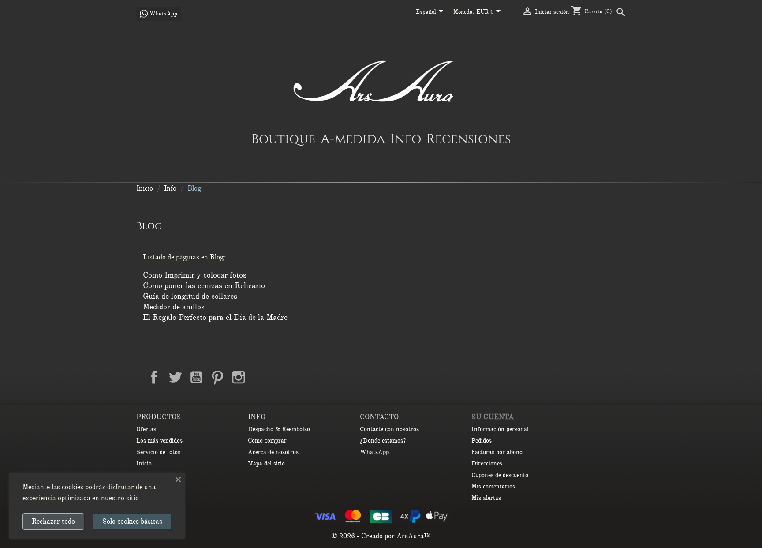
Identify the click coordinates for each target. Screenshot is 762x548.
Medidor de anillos (174, 307)
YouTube (196, 377)
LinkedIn (260, 377)
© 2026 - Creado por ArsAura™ (381, 536)
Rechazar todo (53, 521)
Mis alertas (486, 498)
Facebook (154, 377)
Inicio (144, 463)
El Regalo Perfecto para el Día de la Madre (215, 317)
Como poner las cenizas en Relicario (204, 285)
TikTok (281, 377)
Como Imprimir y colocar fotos (195, 275)
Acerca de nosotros (273, 452)
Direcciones (486, 463)
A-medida (353, 138)
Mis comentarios (493, 486)
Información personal (500, 429)
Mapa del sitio (266, 463)
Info (405, 138)
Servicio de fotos (158, 452)
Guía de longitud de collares (190, 296)
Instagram (238, 377)
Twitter (175, 377)
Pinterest (217, 377)
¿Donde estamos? (383, 440)
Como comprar (267, 440)
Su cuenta (492, 417)
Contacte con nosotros (389, 429)
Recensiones (468, 138)
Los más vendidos (159, 440)
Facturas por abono (497, 452)
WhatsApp (374, 452)
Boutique (283, 138)
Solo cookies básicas (132, 521)
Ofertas (146, 429)
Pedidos (481, 440)
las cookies (67, 487)
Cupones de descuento (499, 475)
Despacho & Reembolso (279, 429)
